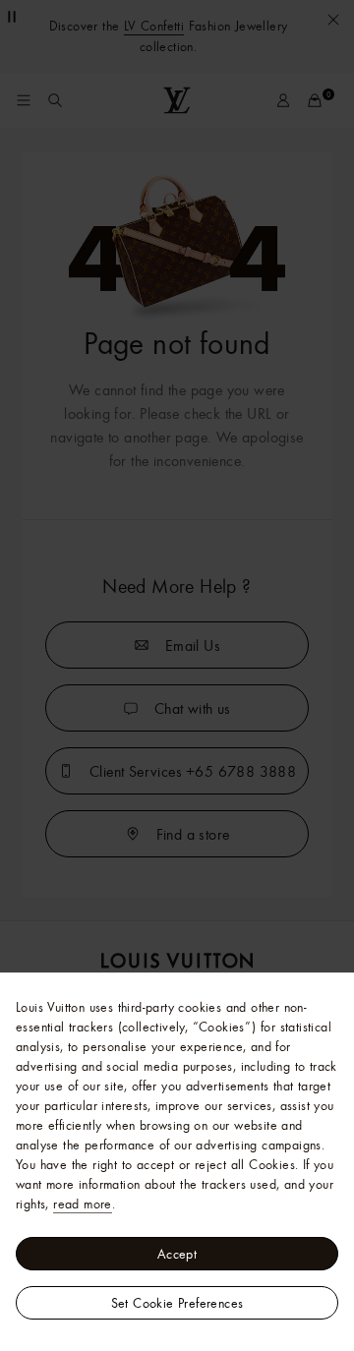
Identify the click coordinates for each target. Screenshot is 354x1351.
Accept (177, 1254)
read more (82, 1203)
